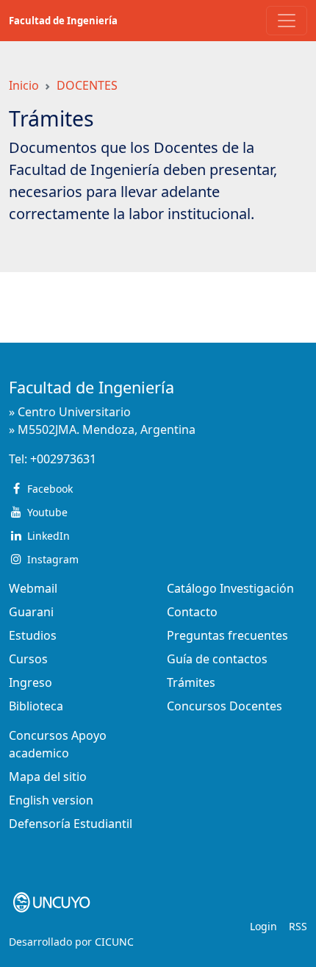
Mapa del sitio (48, 776)
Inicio (24, 85)
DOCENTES (87, 85)
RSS (298, 926)
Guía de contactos (217, 659)
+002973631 (63, 459)
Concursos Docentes (224, 706)
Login (263, 926)
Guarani (31, 612)
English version (51, 800)
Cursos (28, 659)
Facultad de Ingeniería (63, 20)
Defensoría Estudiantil (70, 824)
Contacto (192, 612)
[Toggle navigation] (286, 20)
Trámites (191, 682)
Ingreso (30, 682)
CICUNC (114, 942)
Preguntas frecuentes (227, 635)
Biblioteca (36, 706)
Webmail (33, 588)
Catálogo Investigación (230, 588)
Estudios (33, 635)
